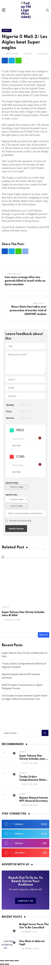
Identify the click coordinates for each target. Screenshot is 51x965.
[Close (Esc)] (16, 960)
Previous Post (15, 274)
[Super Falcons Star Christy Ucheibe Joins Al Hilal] (9, 757)
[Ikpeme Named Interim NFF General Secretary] (9, 799)
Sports (5, 607)
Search (43, 635)
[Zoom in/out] (2, 960)
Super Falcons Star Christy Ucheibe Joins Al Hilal (34, 759)
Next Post (38, 303)
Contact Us (25, 900)
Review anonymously (20, 520)
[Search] (47, 10)
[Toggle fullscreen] (7, 960)
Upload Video (11, 494)
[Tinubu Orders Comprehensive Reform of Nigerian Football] (9, 778)
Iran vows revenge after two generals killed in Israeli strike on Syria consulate (25, 281)
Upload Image (11, 482)
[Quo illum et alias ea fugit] (9, 944)
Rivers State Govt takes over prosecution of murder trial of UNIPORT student (28, 310)
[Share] (12, 960)
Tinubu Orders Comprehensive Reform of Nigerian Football (33, 780)
